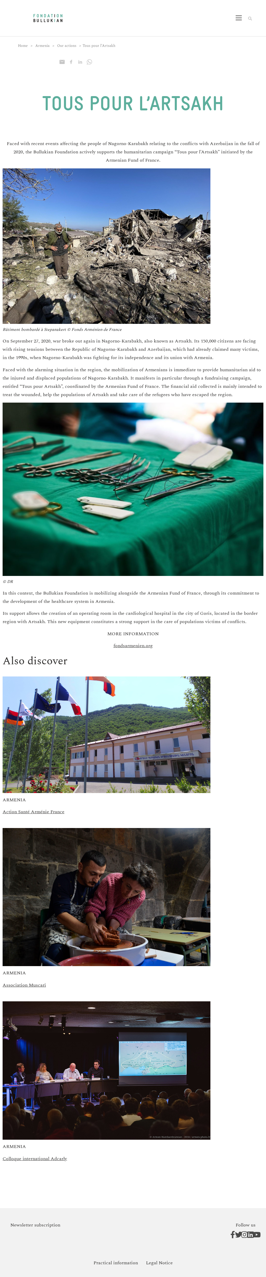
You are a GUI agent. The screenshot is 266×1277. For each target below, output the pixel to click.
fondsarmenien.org (133, 645)
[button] (242, 18)
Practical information (116, 1262)
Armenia (42, 45)
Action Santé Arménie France (33, 811)
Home (23, 45)
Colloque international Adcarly (35, 1158)
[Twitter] (236, 1234)
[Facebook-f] (230, 1234)
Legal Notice (159, 1262)
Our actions (66, 45)
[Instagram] (242, 1234)
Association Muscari (24, 985)
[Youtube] (254, 1234)
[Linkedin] (248, 1234)
